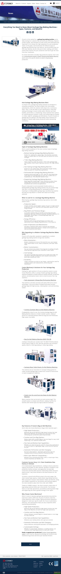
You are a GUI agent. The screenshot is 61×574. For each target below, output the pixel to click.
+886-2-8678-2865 (8, 563)
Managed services (57, 572)
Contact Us (43, 3)
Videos (37, 3)
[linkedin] (54, 3)
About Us (18, 3)
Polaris (51, 572)
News (33, 3)
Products (23, 3)
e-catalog (41, 561)
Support (29, 3)
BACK (30, 544)
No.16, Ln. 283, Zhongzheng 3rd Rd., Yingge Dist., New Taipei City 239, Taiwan (10, 567)
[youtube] (51, 3)
